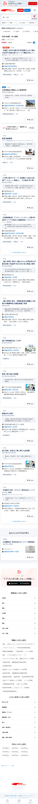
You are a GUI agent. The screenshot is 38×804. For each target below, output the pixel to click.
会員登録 (20, 10)
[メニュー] (34, 10)
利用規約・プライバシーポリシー (26, 795)
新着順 (10, 42)
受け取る (31, 128)
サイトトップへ (19, 787)
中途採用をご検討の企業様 (11, 795)
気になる (31, 80)
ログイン (27, 10)
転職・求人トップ (6, 765)
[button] (20, 3)
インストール (32, 3)
